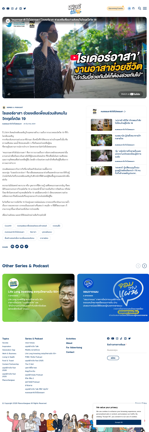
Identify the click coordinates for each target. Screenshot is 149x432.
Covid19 (8, 225)
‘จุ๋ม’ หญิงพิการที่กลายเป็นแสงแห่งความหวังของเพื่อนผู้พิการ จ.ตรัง (128, 154)
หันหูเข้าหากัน (30, 371)
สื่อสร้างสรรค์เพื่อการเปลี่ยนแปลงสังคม (19, 238)
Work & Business (9, 353)
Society (5, 342)
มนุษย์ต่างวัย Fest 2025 (34, 360)
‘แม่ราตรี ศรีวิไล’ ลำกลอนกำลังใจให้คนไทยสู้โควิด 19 (128, 122)
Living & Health (8, 357)
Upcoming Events (116, 8)
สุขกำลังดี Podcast (32, 382)
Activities (71, 338)
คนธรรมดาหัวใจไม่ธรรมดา (12, 124)
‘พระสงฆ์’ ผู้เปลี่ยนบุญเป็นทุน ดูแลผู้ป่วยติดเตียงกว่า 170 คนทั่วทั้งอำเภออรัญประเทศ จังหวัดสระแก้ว (128, 170)
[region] (118, 415)
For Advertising (74, 347)
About (69, 343)
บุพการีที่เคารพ (31, 367)
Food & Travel (8, 360)
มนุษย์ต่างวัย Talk (32, 346)
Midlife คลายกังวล (32, 350)
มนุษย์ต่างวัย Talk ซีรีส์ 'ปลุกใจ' (36, 389)
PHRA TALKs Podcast (33, 357)
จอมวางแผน (90, 292)
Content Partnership (10, 364)
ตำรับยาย (28, 385)
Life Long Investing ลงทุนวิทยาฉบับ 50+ (33, 292)
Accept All (119, 422)
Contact (70, 352)
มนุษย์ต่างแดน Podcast (34, 374)
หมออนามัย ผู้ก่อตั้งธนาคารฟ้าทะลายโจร (128, 137)
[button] (144, 266)
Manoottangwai (8, 380)
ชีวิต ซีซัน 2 (29, 378)
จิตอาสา (33, 232)
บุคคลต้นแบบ (47, 232)
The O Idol (29, 364)
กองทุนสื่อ (56, 225)
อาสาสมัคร (44, 238)
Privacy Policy (141, 403)
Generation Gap (8, 350)
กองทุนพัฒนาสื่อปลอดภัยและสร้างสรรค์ (32, 225)
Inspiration (6, 346)
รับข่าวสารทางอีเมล (117, 344)
